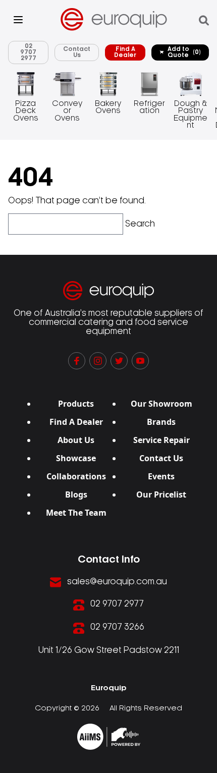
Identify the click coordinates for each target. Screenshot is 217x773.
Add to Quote (184, 52)
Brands (161, 421)
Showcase (76, 458)
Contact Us (76, 52)
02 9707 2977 (28, 52)
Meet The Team (76, 512)
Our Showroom (161, 403)
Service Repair (161, 440)
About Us (76, 440)
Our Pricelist (161, 494)
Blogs (76, 494)
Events (161, 476)
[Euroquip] (109, 737)
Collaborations (76, 476)
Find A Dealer (125, 52)
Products (76, 403)
